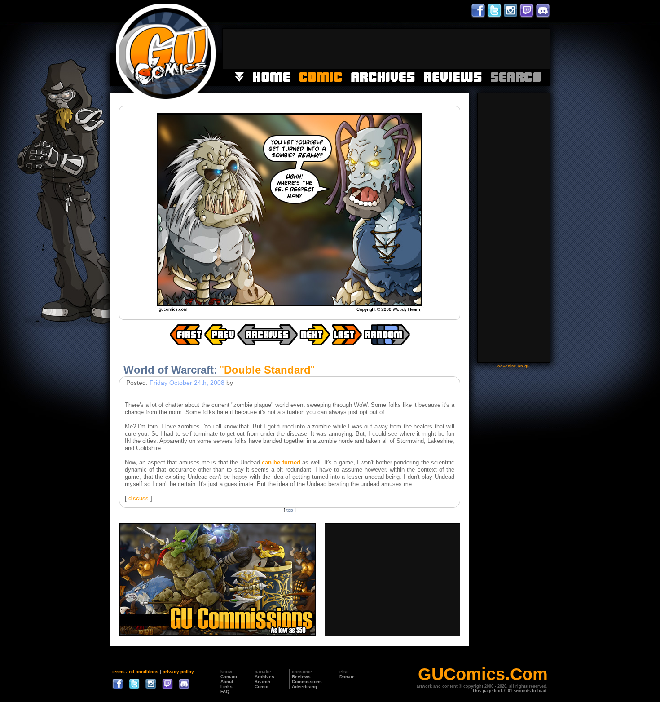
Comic (261, 686)
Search (262, 681)
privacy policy (178, 671)
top (289, 510)
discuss (138, 498)
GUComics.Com (483, 674)
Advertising (304, 686)
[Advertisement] (386, 49)
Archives (264, 676)
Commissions (307, 681)
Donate (347, 676)
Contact (228, 676)
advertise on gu (513, 365)
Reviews (301, 676)
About (226, 681)
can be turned (281, 462)
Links (226, 686)
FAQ (224, 691)
